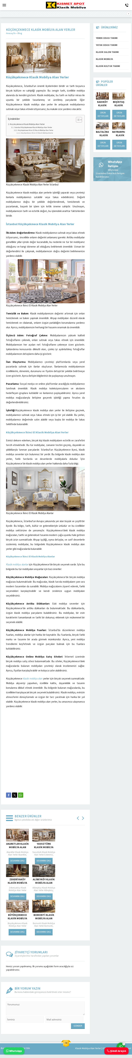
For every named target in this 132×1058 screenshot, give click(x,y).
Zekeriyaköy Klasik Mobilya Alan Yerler (17, 883)
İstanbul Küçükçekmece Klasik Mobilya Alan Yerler (33, 127)
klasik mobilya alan (33, 678)
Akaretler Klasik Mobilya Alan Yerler (17, 847)
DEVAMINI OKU (17, 860)
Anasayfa (10, 33)
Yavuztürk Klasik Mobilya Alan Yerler (43, 847)
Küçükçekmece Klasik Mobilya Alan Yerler (27, 124)
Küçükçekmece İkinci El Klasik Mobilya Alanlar (37, 133)
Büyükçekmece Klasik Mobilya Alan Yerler (17, 918)
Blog (20, 33)
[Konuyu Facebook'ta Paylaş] (8, 795)
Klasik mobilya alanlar (17, 564)
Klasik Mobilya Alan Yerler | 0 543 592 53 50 (96, 1048)
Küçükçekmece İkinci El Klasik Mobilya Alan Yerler (35, 130)
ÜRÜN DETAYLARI (103, 114)
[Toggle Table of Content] (77, 120)
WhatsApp (15, 1051)
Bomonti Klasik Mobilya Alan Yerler (44, 918)
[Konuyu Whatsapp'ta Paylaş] (20, 795)
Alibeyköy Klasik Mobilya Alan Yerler (44, 883)
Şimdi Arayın (118, 1051)
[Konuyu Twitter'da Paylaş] (14, 795)
